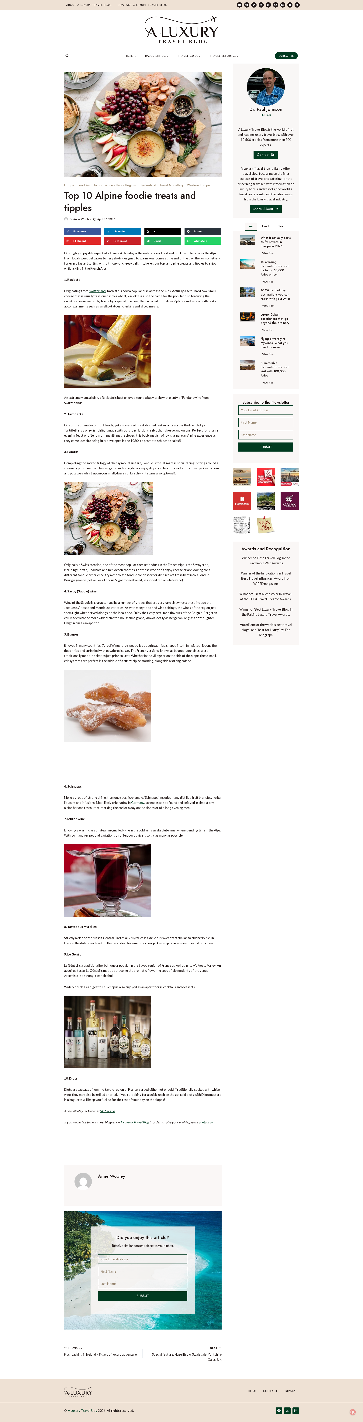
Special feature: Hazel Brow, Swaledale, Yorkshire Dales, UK (186, 1353)
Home (252, 1391)
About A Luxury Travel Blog (89, 5)
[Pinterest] (268, 4)
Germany (137, 803)
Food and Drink (89, 185)
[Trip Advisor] (275, 4)
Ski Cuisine (107, 1111)
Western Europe (198, 185)
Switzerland (148, 185)
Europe (69, 185)
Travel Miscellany (172, 185)
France (108, 185)
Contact (270, 1391)
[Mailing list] (239, 4)
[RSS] (297, 4)
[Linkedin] (261, 4)
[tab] (251, 227)
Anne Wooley (82, 219)
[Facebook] (246, 4)
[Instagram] (282, 4)
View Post (269, 253)
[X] (287, 1410)
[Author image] (66, 219)
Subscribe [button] (286, 56)
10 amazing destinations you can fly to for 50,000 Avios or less (275, 268)
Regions (131, 185)
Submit (143, 1295)
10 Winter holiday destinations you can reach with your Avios (275, 294)
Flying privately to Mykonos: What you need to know (274, 343)
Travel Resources (224, 56)
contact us (206, 1122)
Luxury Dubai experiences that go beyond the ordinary (275, 319)
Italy (119, 185)
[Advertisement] (143, 766)
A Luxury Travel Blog (134, 1122)
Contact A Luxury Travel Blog (142, 5)
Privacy (290, 1391)
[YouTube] (289, 4)
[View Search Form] (67, 56)
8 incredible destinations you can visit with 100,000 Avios (275, 369)
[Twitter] (253, 4)
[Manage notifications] (353, 1412)
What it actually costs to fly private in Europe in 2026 (276, 242)
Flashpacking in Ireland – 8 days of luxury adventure (100, 1351)
